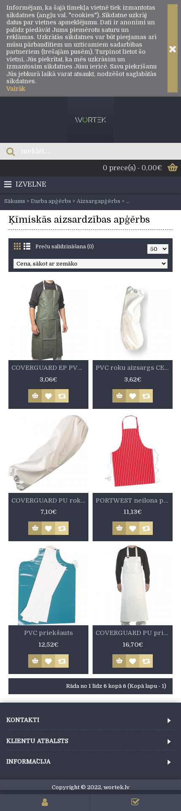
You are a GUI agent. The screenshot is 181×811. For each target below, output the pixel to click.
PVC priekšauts (48, 633)
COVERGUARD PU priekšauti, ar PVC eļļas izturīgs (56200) (134, 633)
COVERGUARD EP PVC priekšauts (49, 367)
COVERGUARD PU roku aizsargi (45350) (49, 500)
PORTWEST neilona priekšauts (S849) (134, 500)
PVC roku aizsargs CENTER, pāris (134, 367)
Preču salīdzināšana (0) (64, 247)
